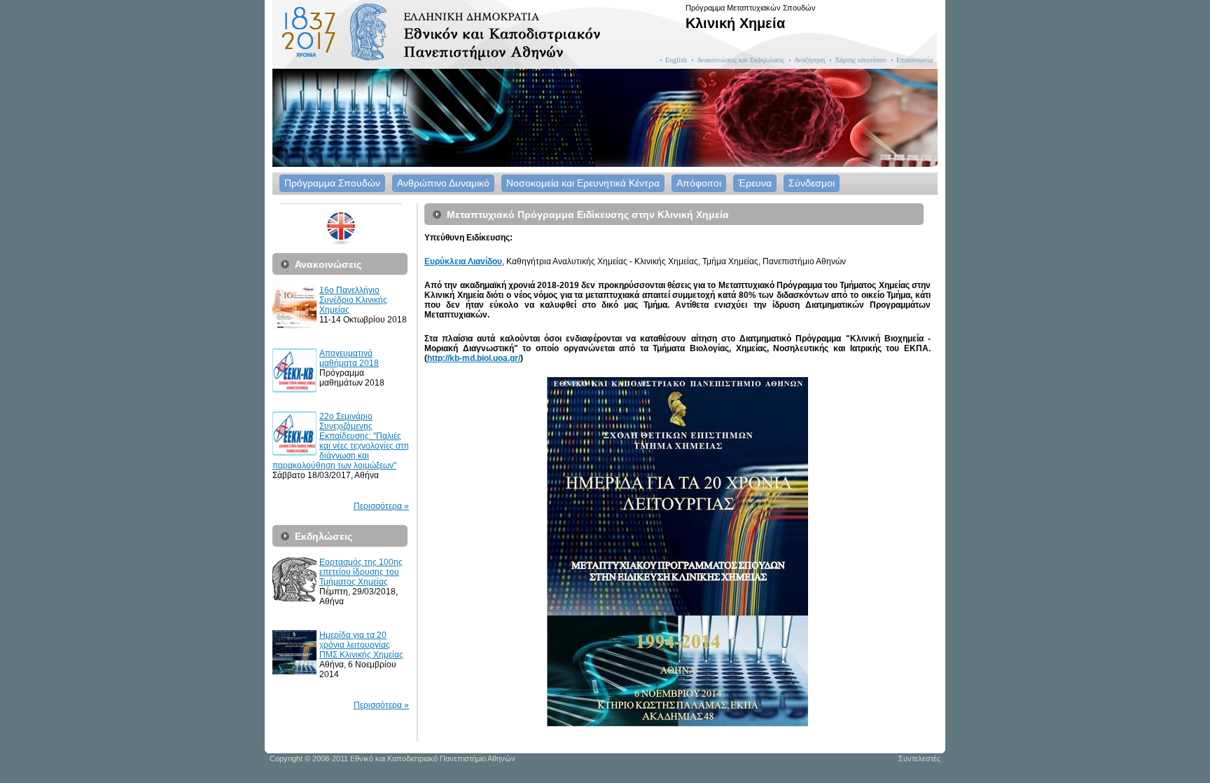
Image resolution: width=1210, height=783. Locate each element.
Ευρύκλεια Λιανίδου (463, 261)
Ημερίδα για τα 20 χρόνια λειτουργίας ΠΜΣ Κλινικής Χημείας (361, 645)
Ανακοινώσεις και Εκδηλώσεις (740, 60)
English (676, 60)
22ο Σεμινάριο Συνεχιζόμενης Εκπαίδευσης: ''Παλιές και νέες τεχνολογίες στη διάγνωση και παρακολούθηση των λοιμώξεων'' (340, 440)
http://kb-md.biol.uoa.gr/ (473, 358)
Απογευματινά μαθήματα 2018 (349, 358)
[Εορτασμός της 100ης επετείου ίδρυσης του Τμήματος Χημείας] (294, 599)
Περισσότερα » (381, 506)
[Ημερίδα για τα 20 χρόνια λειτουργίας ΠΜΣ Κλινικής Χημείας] (294, 671)
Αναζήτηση (809, 60)
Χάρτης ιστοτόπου (860, 60)
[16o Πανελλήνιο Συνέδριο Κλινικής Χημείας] (294, 327)
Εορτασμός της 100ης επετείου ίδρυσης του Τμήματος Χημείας (361, 572)
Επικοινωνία (914, 60)
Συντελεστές (919, 758)
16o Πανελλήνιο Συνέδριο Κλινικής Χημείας (353, 300)
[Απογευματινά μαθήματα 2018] (294, 390)
